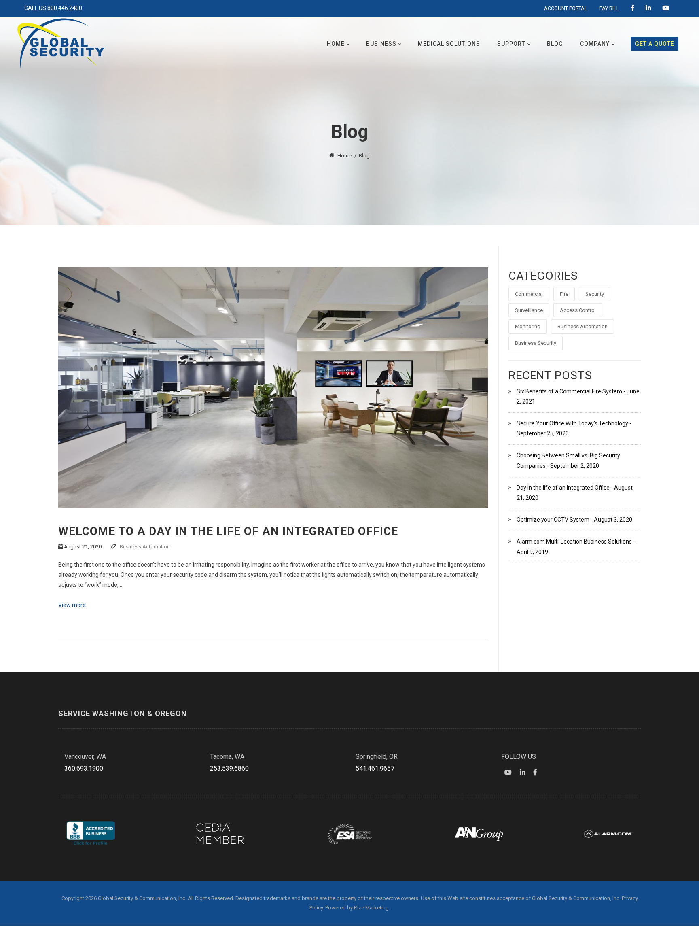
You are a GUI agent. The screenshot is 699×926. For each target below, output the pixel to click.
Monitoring (527, 326)
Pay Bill (609, 8)
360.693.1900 (83, 768)
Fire (564, 294)
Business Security (535, 343)
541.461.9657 (375, 768)
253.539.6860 (229, 768)
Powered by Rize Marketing (357, 908)
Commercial (529, 294)
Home (344, 156)
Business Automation (145, 547)
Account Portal (565, 8)
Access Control (578, 310)
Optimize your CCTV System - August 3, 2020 (574, 519)
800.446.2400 (64, 8)
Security (594, 294)
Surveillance (529, 310)
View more (72, 605)
